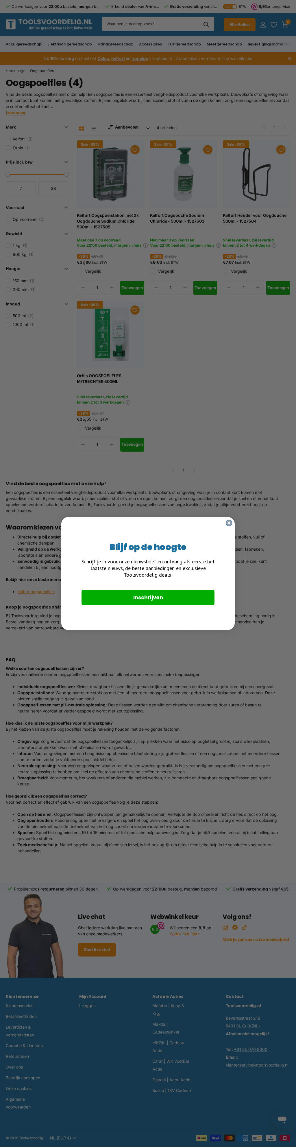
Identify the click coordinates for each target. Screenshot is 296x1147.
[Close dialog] (229, 523)
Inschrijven (148, 597)
